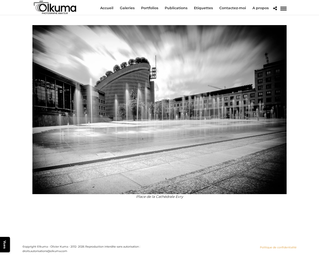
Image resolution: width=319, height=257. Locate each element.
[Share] (275, 8)
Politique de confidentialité (278, 247)
